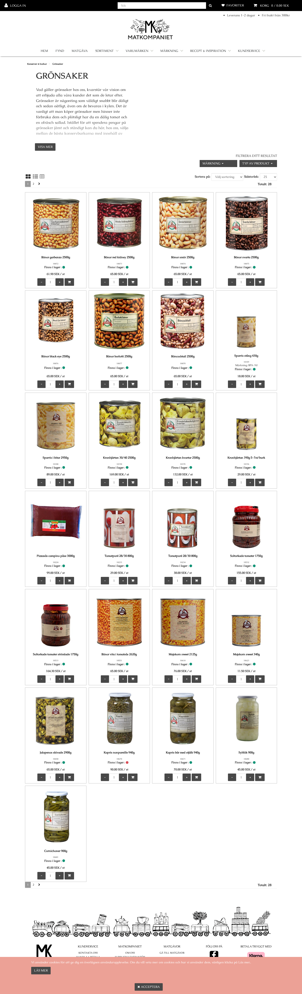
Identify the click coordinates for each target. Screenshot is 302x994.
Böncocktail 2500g (183, 356)
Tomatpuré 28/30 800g (119, 556)
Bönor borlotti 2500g (119, 356)
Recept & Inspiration (208, 51)
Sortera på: (202, 177)
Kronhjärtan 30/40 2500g (119, 457)
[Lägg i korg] (69, 282)
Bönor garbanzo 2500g (55, 257)
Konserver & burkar (37, 63)
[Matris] (28, 176)
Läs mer (41, 970)
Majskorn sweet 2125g (183, 654)
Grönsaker (57, 63)
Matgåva (80, 51)
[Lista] (35, 176)
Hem (44, 51)
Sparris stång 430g (246, 356)
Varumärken (137, 51)
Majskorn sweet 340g (246, 654)
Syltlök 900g (246, 752)
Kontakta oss (88, 952)
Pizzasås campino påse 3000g (56, 556)
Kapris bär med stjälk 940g (183, 752)
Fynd (59, 51)
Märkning (169, 51)
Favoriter (235, 5)
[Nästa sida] (39, 184)
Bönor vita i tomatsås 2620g (119, 654)
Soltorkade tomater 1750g (246, 556)
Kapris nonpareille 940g (119, 752)
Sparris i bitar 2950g (56, 457)
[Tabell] (42, 176)
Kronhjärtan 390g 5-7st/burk (246, 457)
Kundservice (249, 51)
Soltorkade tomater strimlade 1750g (55, 654)
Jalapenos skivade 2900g (55, 752)
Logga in (18, 6)
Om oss (130, 952)
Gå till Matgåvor (172, 952)
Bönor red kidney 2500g (119, 257)
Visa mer (45, 147)
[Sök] (210, 5)
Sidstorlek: (251, 177)
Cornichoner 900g (55, 851)
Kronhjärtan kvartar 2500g (183, 457)
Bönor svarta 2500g (246, 257)
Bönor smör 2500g (182, 257)
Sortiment (104, 51)
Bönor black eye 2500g (55, 356)
